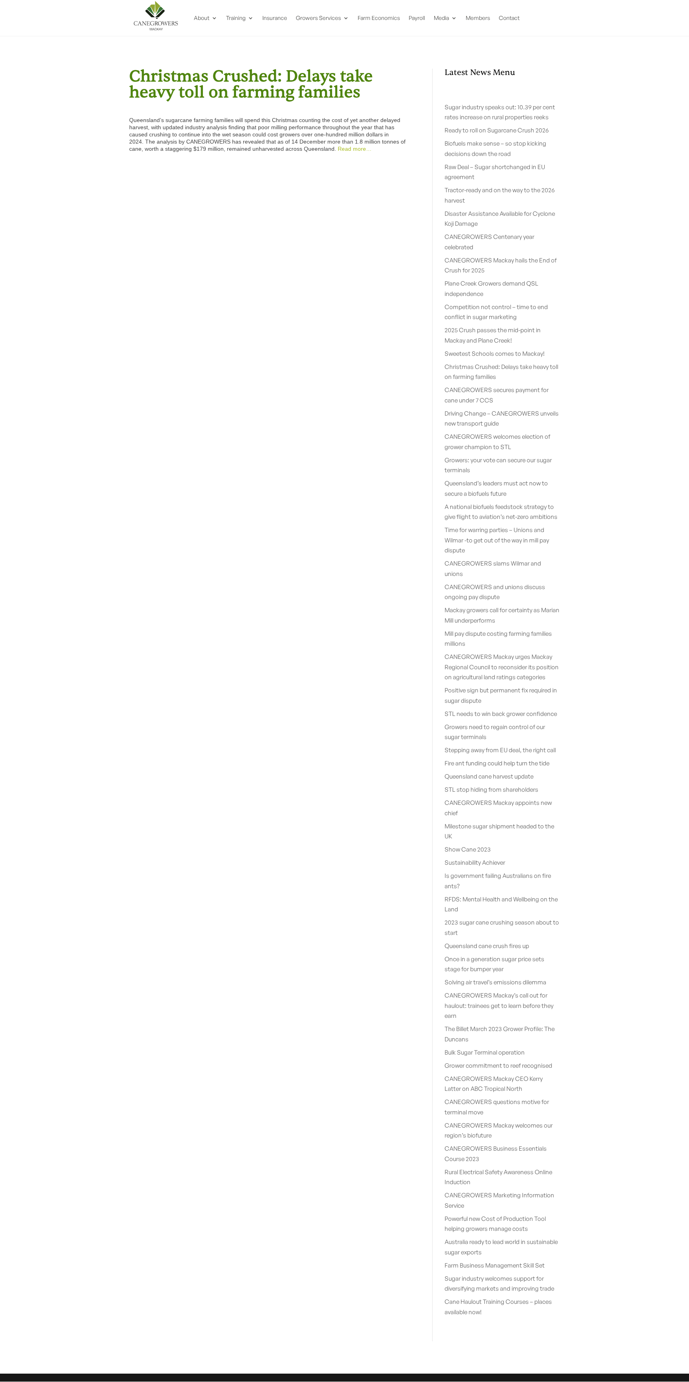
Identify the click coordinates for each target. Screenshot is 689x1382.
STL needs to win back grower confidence (501, 714)
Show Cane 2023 (468, 849)
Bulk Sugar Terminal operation (485, 1052)
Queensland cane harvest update (489, 776)
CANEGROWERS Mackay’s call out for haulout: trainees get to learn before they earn (499, 1005)
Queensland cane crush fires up (487, 946)
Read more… (355, 149)
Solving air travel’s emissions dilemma (495, 982)
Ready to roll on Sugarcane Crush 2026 (497, 130)
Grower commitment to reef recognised (498, 1065)
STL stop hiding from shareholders (491, 789)
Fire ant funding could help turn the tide (497, 763)
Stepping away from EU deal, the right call (500, 750)
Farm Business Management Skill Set (495, 1265)
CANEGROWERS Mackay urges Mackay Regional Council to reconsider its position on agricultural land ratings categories (502, 667)
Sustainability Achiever (475, 862)
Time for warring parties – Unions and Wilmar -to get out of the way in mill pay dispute (497, 540)
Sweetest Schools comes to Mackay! (495, 353)
